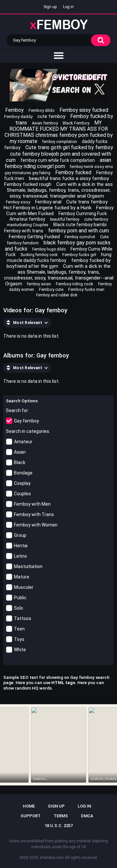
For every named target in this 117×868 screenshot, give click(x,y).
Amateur (23, 441)
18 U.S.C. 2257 (59, 825)
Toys (19, 639)
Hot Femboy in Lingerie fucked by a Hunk (47, 208)
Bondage (23, 472)
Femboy (14, 110)
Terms (61, 815)
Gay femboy (26, 420)
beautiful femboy (64, 219)
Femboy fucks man (86, 289)
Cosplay (22, 483)
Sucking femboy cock (39, 255)
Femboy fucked (73, 172)
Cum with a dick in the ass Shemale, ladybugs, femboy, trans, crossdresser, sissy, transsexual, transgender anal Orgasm (60, 190)
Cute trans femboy (87, 202)
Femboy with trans (23, 230)
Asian (20, 452)
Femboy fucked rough (27, 184)
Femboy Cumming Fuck (82, 213)
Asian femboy (45, 123)
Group (20, 535)
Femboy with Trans (34, 514)
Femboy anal (48, 201)
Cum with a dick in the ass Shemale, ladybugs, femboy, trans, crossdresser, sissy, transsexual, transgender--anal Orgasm (58, 275)
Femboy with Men (32, 504)
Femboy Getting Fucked (34, 237)
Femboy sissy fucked (83, 110)
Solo (18, 608)
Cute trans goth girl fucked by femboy (69, 147)
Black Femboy (76, 123)
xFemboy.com (52, 857)
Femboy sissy (18, 202)
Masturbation (28, 566)
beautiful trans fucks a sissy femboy (69, 178)
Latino (20, 556)
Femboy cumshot (80, 237)
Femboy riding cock (74, 283)
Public (20, 597)
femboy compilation (59, 141)
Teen (19, 628)
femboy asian (39, 284)
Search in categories (27, 431)
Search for (17, 410)
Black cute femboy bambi (80, 224)
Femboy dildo (42, 110)
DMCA (87, 815)
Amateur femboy (27, 219)
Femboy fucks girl (79, 254)
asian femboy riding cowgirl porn (58, 163)
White (20, 649)
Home (29, 806)
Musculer (23, 587)
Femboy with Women (36, 524)
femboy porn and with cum (78, 230)
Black (19, 462)
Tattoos (22, 618)
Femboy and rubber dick (56, 295)
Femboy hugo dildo (49, 249)
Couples (22, 493)
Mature (21, 576)
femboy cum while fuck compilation (57, 160)
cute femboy (51, 116)
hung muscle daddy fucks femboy (59, 257)
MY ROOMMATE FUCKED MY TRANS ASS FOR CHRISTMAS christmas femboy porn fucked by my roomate (59, 132)
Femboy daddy (18, 116)
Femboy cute (51, 289)
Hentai (21, 545)
